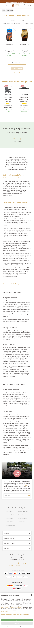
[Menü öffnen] (2, 5)
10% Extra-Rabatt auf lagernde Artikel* (16, 2)
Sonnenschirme (10, 525)
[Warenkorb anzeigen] (31, 6)
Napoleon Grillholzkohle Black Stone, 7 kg (25, 43)
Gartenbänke (9, 521)
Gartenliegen (21, 521)
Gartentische (21, 515)
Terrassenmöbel (22, 518)
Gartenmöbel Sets (23, 511)
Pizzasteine (17, 23)
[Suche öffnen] (6, 5)
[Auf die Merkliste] (14, 29)
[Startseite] (16, 5)
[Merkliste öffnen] (28, 6)
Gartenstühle (9, 518)
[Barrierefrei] (24, 5)
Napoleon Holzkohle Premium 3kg (9, 43)
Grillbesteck (6, 23)
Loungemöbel (10, 515)
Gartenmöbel (9, 511)
